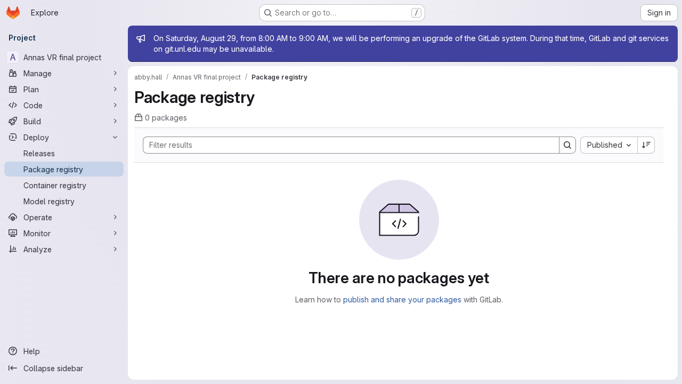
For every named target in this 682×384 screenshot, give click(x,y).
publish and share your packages (402, 299)
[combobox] (608, 145)
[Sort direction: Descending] (646, 145)
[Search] (567, 145)
